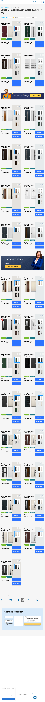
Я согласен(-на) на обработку (9, 623)
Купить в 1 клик (16, 136)
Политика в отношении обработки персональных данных (7, 696)
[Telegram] (37, 1)
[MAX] (39, 1)
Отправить (32, 624)
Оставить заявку (36, 95)
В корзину (16, 42)
